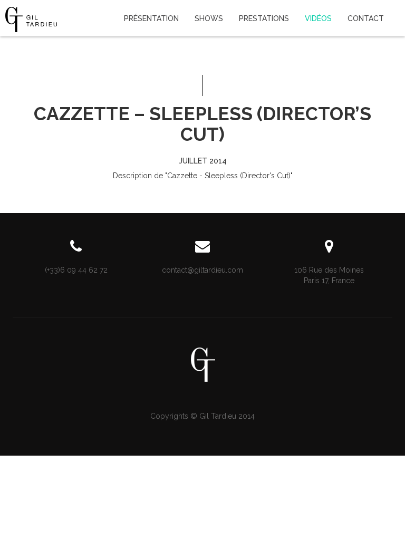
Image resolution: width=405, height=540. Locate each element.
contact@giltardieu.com (202, 270)
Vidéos (318, 18)
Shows (209, 18)
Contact (366, 18)
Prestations (264, 18)
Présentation (151, 18)
